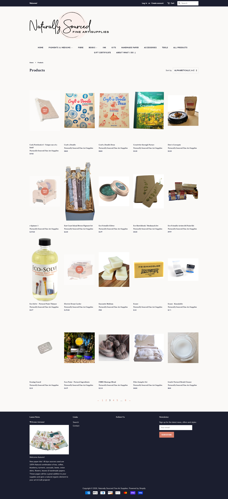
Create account (157, 3)
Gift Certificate (102, 52)
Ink (104, 47)
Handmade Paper (130, 47)
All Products (180, 47)
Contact (76, 426)
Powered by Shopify (137, 488)
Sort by (169, 70)
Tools (165, 47)
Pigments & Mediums (60, 47)
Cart (172, 3)
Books (92, 47)
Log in (144, 3)
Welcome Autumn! (37, 422)
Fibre (81, 47)
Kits (114, 47)
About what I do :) (126, 52)
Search (76, 422)
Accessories (150, 47)
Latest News (35, 417)
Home (40, 47)
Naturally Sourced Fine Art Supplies (113, 488)
